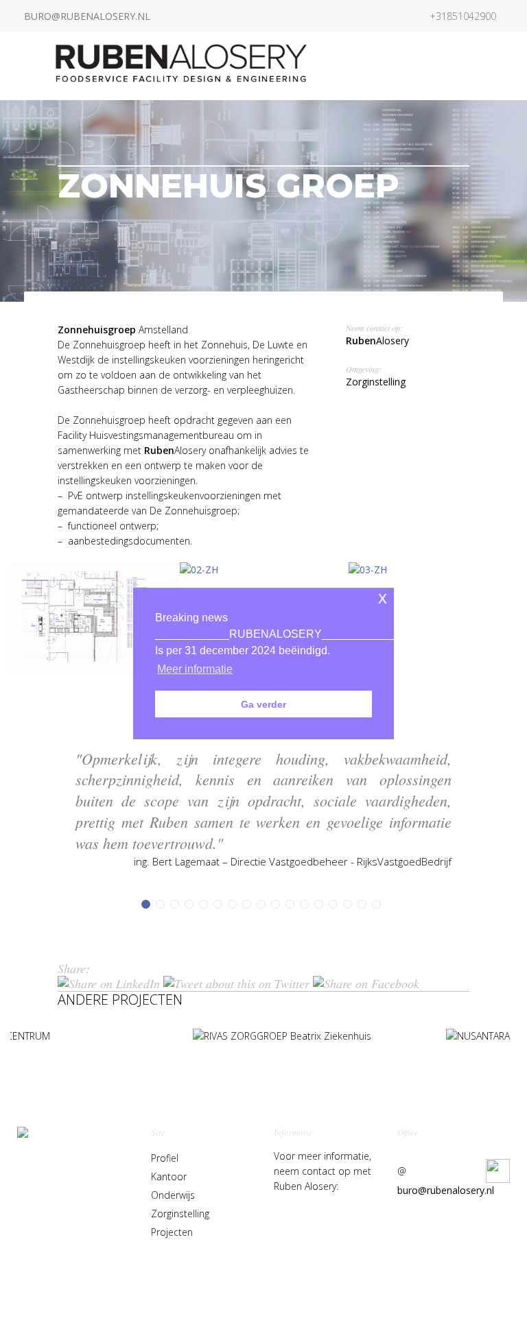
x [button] (382, 597)
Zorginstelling (180, 1213)
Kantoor (169, 1176)
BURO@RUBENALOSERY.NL (87, 16)
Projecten (172, 1232)
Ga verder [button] (263, 704)
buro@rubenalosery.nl (445, 1190)
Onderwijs (173, 1195)
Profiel (164, 1157)
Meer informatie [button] (195, 669)
